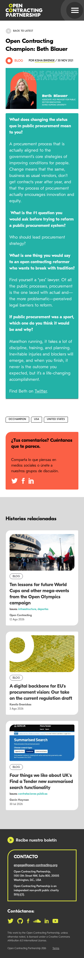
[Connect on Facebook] (28, 921)
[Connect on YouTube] (55, 921)
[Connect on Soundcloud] (37, 921)
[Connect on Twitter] (10, 921)
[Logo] (36, 10)
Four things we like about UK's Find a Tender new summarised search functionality (41, 781)
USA (36, 419)
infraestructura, (28, 609)
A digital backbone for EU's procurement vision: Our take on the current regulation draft (41, 692)
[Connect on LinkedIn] (47, 921)
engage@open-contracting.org (35, 865)
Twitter (41, 391)
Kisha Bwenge (45, 60)
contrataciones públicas (32, 794)
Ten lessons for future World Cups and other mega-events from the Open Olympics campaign (39, 594)
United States (56, 419)
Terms (55, 948)
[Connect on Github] (20, 921)
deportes (43, 609)
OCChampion (17, 419)
